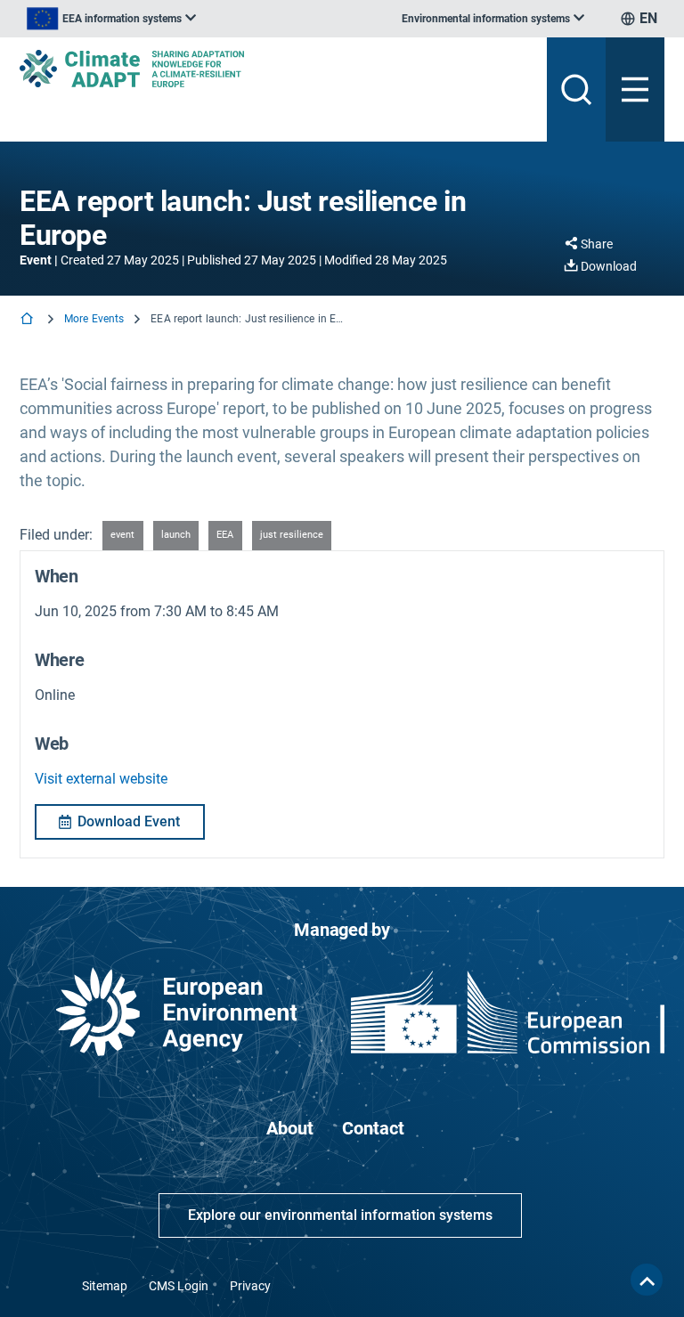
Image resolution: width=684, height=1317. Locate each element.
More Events (94, 319)
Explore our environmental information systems (340, 1215)
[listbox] (111, 18)
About (290, 1128)
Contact (373, 1128)
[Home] (28, 320)
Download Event (128, 821)
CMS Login (178, 1286)
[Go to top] (647, 1280)
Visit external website (101, 778)
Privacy (250, 1286)
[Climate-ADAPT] (276, 68)
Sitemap (104, 1286)
